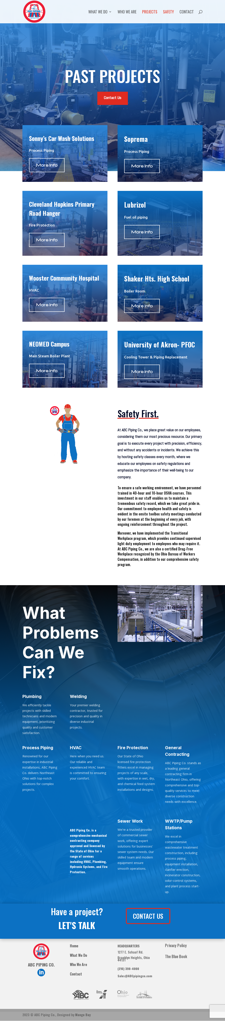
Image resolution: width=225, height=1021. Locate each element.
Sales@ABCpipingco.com (135, 976)
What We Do (97, 12)
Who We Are (127, 12)
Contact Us (112, 98)
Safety (168, 12)
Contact (187, 12)
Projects (149, 12)
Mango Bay (83, 1014)
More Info (47, 164)
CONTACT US (148, 916)
